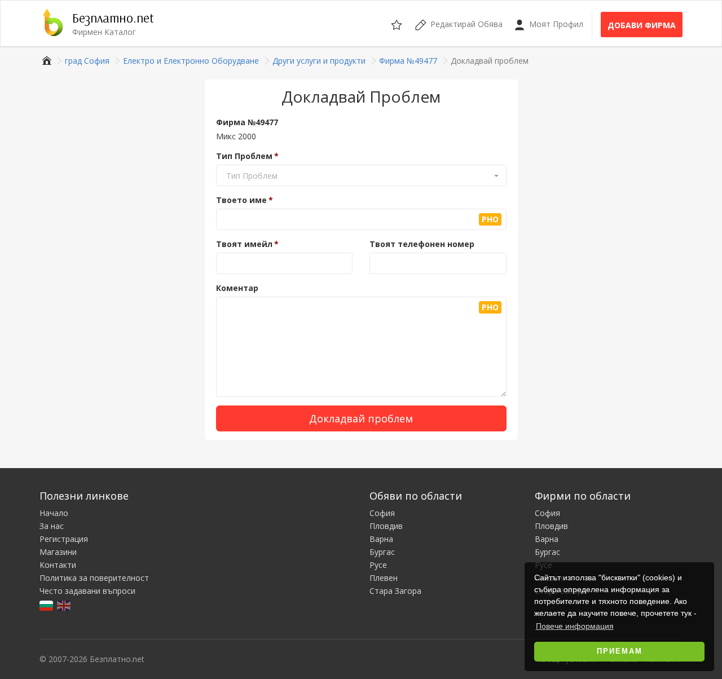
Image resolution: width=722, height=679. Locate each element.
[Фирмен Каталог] (45, 60)
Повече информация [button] (575, 625)
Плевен (383, 577)
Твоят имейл (244, 244)
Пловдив (386, 526)
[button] (361, 176)
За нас (51, 526)
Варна (381, 539)
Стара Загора (395, 590)
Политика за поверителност (94, 577)
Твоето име (241, 200)
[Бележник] (397, 23)
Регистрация (63, 539)
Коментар (237, 288)
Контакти (57, 564)
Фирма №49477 (247, 122)
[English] (64, 604)
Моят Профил (555, 24)
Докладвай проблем (361, 418)
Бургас (382, 551)
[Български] (47, 604)
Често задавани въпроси (87, 590)
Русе (378, 564)
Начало (53, 513)
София (382, 513)
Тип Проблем (244, 156)
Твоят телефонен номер (421, 244)
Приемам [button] (619, 651)
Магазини (58, 551)
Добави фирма (641, 25)
